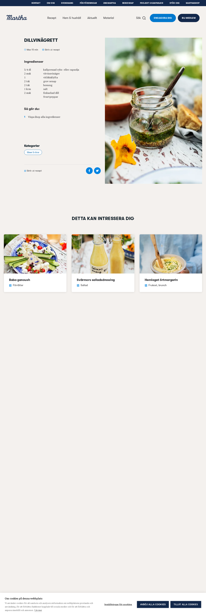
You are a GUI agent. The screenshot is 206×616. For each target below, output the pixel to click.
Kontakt (36, 3)
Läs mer (38, 610)
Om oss (51, 3)
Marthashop (193, 3)
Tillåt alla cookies (186, 604)
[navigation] (16, 18)
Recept (51, 18)
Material (108, 18)
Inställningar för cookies (118, 604)
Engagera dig (163, 18)
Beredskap (128, 3)
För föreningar (88, 3)
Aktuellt (92, 18)
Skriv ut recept (52, 49)
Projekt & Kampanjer (151, 3)
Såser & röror (33, 152)
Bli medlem (189, 18)
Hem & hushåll (72, 18)
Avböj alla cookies (153, 604)
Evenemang (67, 3)
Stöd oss (174, 3)
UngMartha (109, 3)
